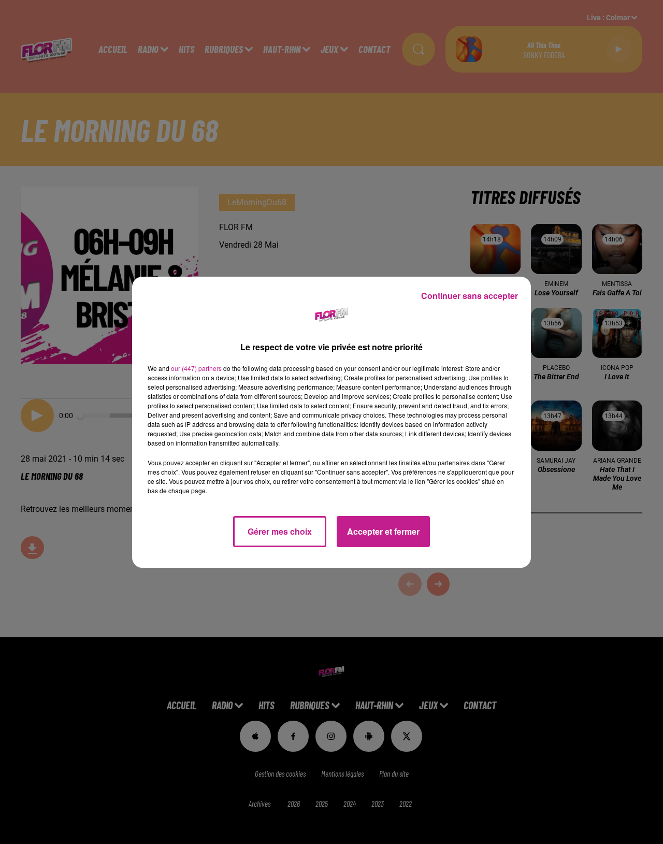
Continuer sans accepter (469, 296)
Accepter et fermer (383, 531)
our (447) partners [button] (196, 368)
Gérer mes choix (280, 531)
